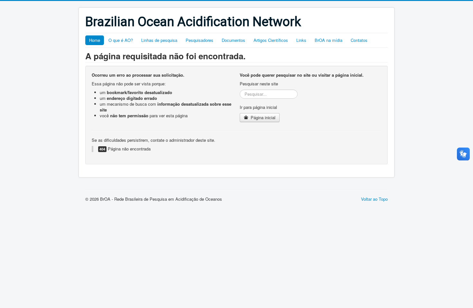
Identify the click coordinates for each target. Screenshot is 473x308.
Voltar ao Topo (374, 199)
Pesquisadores (199, 40)
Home (94, 40)
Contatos (359, 40)
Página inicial (262, 117)
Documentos (233, 40)
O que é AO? (120, 40)
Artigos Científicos (271, 40)
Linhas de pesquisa (159, 40)
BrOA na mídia (328, 40)
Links (301, 40)
